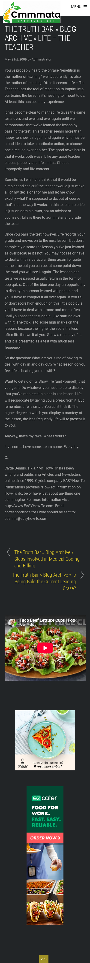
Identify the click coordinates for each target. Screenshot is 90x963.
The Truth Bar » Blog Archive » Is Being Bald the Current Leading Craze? (44, 581)
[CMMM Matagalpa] (31, 21)
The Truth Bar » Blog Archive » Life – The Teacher (40, 38)
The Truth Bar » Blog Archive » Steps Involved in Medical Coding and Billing (47, 559)
